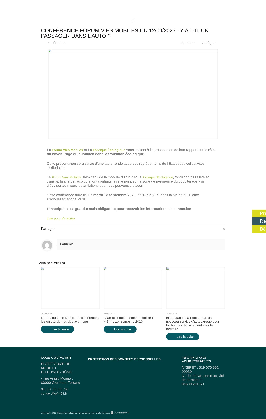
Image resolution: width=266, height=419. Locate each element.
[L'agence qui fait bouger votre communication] (120, 413)
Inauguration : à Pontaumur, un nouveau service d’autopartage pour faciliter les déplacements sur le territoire (192, 323)
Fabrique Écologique (109, 150)
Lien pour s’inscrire (61, 218)
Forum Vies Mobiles (67, 150)
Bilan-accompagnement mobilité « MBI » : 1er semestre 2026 (129, 319)
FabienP (66, 244)
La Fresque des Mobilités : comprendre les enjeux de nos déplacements (70, 319)
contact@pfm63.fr (54, 393)
